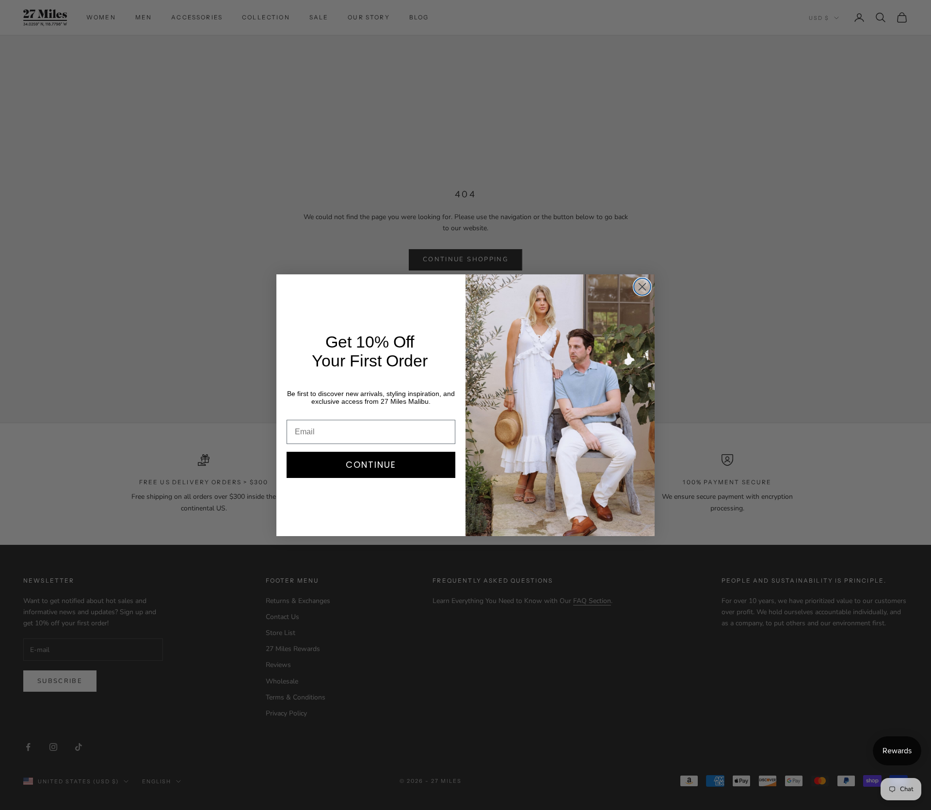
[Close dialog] (642, 286)
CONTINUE (371, 465)
